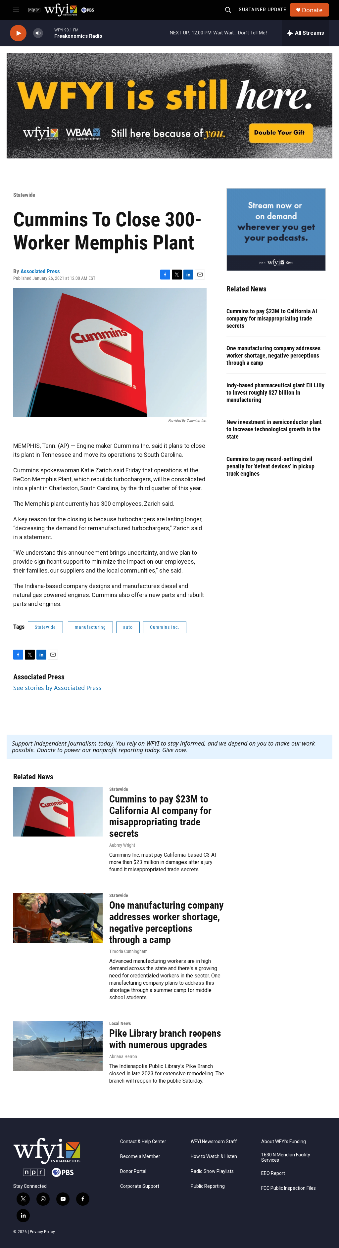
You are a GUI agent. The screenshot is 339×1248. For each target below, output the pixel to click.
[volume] (38, 33)
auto (128, 627)
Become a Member (140, 1156)
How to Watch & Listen (214, 1156)
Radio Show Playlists (212, 1171)
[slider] (49, 32)
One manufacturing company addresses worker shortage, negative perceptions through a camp (273, 355)
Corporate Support (139, 1186)
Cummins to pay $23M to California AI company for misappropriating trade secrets (271, 318)
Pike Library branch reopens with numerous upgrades (165, 1039)
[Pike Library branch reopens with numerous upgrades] (58, 1046)
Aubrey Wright (122, 845)
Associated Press (40, 271)
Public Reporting (208, 1186)
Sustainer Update (262, 9)
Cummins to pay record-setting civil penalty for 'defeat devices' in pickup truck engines (270, 466)
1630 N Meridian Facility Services (285, 1157)
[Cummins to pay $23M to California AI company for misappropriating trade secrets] (58, 812)
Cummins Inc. (164, 627)
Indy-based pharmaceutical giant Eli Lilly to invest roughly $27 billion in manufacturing (275, 392)
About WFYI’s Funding (283, 1141)
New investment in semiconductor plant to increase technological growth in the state (274, 429)
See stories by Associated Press (57, 688)
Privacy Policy (42, 1231)
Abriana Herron (123, 1056)
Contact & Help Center (143, 1141)
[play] (18, 33)
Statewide (24, 195)
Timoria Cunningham (128, 951)
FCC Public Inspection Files (288, 1188)
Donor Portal (133, 1171)
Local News (120, 1023)
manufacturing (90, 627)
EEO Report (273, 1173)
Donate (312, 10)
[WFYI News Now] (276, 230)
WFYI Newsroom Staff (214, 1141)
